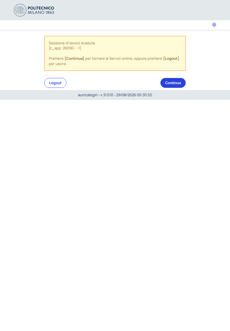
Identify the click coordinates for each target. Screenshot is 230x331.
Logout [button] (55, 82)
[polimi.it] (33, 9)
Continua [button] (173, 83)
